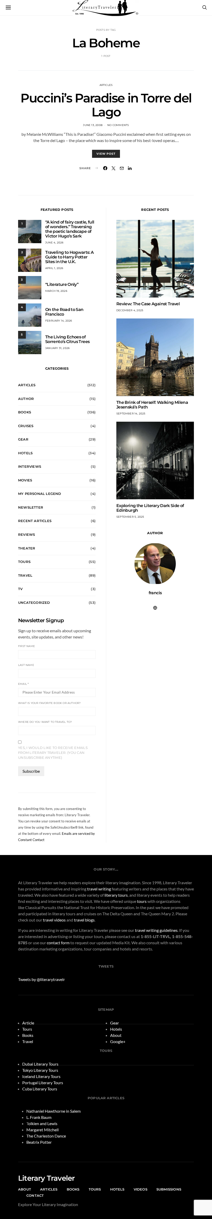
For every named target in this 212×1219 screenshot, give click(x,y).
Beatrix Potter (39, 1142)
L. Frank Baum (38, 1117)
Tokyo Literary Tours (40, 1070)
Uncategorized (34, 602)
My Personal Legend (39, 494)
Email (23, 684)
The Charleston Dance (46, 1135)
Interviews (29, 466)
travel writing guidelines (156, 930)
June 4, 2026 (54, 242)
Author (26, 399)
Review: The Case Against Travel (148, 303)
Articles (106, 85)
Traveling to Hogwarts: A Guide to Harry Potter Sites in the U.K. (69, 257)
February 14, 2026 (58, 320)
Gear (23, 439)
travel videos (54, 919)
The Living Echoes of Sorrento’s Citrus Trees (67, 339)
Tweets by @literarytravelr (41, 979)
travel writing (99, 888)
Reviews (26, 534)
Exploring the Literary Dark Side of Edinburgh (150, 508)
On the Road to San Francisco (64, 312)
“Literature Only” (61, 284)
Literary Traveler (46, 1178)
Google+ (117, 1041)
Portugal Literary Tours (42, 1082)
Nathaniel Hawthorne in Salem (53, 1111)
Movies (25, 480)
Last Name (26, 665)
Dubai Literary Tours (40, 1063)
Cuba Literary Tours (39, 1088)
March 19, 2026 (56, 291)
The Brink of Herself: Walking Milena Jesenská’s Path (152, 405)
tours (142, 901)
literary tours (116, 895)
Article (28, 1022)
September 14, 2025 (131, 413)
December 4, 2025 (129, 310)
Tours (24, 562)
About (116, 1035)
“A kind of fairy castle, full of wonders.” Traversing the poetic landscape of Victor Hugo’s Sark (69, 229)
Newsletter (30, 507)
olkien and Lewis (42, 1123)
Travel (25, 575)
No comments (118, 125)
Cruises (25, 426)
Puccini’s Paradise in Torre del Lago (106, 105)
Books (24, 412)
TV (20, 589)
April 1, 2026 (54, 268)
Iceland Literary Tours (41, 1076)
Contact (35, 1195)
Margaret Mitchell (42, 1129)
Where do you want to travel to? (45, 722)
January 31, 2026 (57, 348)
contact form (58, 942)
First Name (26, 646)
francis (155, 592)
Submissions (168, 1189)
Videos (140, 1189)
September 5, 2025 (130, 516)
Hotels (25, 453)
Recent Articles (34, 521)
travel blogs (84, 919)
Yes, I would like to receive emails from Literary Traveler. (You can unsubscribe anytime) (53, 753)
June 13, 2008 (92, 125)
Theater (26, 548)
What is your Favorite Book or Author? (49, 703)
